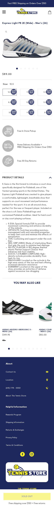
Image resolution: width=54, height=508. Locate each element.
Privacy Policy (11, 438)
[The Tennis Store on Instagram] (31, 454)
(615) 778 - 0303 (13, 388)
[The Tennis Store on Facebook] (22, 454)
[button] (4, 12)
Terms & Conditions (14, 445)
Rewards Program (13, 415)
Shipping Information (15, 422)
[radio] (10, 92)
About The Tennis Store (16, 396)
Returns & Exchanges (15, 430)
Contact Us (11, 372)
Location (9, 380)
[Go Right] (51, 316)
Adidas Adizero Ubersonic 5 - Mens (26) (17, 330)
